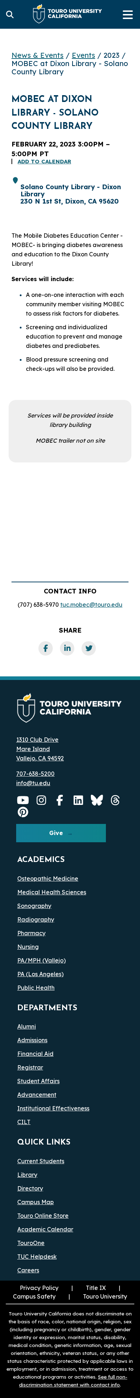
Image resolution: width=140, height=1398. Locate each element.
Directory (30, 1188)
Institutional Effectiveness (53, 1108)
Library (27, 1174)
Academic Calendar (45, 1229)
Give (56, 833)
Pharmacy (31, 933)
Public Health (36, 987)
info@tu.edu (33, 783)
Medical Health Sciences (51, 892)
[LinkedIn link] (67, 648)
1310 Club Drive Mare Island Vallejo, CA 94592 (40, 749)
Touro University (97, 1296)
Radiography (35, 919)
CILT (24, 1122)
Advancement (36, 1094)
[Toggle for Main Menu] (127, 14)
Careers (28, 1270)
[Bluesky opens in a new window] (97, 800)
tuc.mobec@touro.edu (91, 604)
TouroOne (31, 1242)
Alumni (26, 1026)
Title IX (88, 1287)
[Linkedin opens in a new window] (78, 800)
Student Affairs (38, 1081)
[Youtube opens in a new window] (23, 800)
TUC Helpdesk (37, 1256)
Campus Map (35, 1202)
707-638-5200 (35, 773)
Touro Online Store (43, 1215)
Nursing (28, 946)
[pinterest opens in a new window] (23, 812)
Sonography (34, 905)
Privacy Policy (39, 1287)
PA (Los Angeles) (40, 974)
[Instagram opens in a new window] (41, 800)
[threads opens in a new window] (115, 800)
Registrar (30, 1067)
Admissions (32, 1040)
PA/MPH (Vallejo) (41, 960)
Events (83, 55)
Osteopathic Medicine (47, 878)
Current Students (40, 1161)
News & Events (37, 55)
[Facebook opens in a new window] (60, 800)
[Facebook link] (45, 648)
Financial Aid (35, 1053)
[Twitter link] (88, 648)
